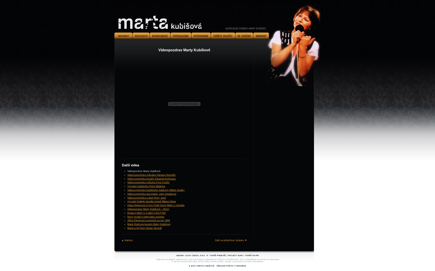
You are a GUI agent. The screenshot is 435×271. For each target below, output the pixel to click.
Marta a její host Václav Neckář (144, 228)
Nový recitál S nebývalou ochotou (145, 216)
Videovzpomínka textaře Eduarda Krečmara (151, 178)
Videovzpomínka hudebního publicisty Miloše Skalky (156, 190)
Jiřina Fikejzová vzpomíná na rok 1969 (148, 220)
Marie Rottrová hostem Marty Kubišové (148, 224)
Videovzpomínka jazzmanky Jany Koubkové (151, 194)
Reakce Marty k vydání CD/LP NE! (146, 213)
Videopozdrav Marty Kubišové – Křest (148, 209)
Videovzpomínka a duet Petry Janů (146, 197)
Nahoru (129, 240)
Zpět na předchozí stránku (229, 240)
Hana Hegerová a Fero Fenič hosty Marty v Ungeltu (155, 205)
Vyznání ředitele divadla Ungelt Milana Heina (151, 201)
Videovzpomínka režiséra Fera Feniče (148, 182)
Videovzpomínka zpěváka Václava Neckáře (151, 175)
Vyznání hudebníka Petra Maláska (146, 186)
